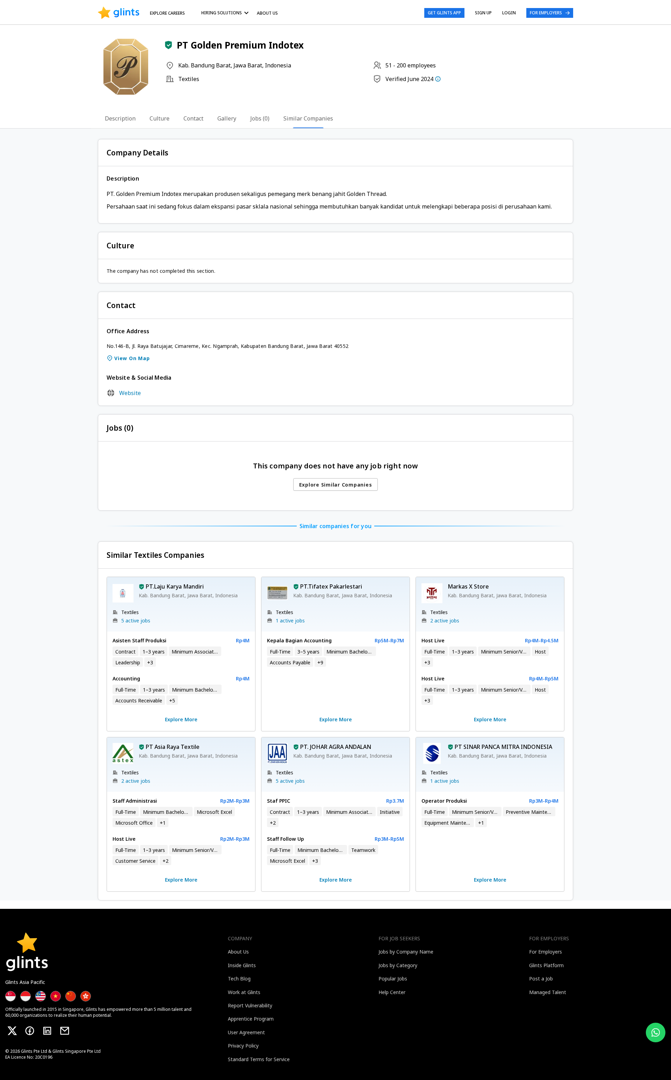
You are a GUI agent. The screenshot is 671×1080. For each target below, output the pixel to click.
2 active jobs (444, 620)
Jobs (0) (259, 118)
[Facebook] (30, 1031)
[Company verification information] (438, 79)
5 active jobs (135, 620)
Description (120, 118)
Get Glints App (444, 13)
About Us (267, 13)
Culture (159, 118)
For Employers (546, 13)
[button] (168, 45)
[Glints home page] (118, 13)
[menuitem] (226, 13)
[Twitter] (12, 1031)
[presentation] (118, 13)
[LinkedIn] (47, 1031)
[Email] (65, 1031)
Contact (193, 118)
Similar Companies (308, 118)
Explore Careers (167, 13)
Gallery (226, 118)
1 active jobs (290, 620)
